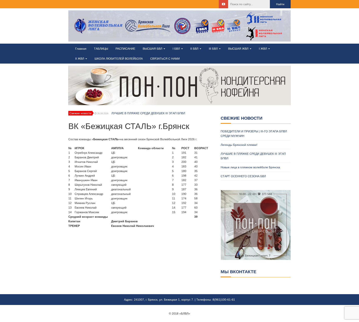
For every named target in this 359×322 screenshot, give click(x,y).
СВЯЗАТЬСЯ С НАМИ (165, 58)
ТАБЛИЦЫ (101, 48)
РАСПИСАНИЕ (125, 48)
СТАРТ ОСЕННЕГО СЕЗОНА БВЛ (243, 176)
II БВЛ (194, 48)
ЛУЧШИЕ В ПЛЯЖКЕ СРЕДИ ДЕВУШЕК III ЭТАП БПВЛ (148, 113)
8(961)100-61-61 (224, 299)
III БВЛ (214, 48)
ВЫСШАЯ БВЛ (153, 48)
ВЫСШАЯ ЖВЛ (238, 48)
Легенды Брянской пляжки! (239, 144)
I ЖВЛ (263, 48)
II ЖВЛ (80, 58)
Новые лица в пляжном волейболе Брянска (250, 167)
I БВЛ (177, 48)
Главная (80, 48)
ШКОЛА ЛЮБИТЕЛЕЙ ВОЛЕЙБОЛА (119, 58)
